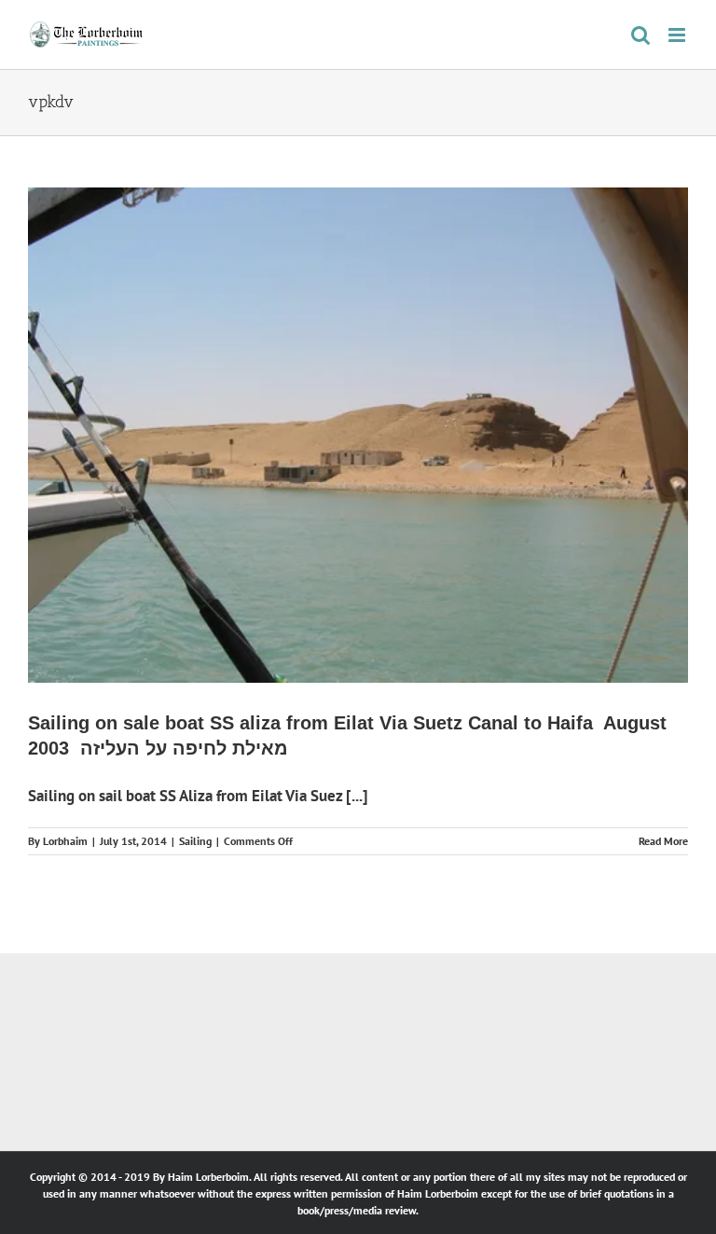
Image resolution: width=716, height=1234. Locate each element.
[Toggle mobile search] (640, 35)
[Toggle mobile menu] (678, 35)
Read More (663, 841)
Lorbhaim (65, 841)
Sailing (195, 841)
